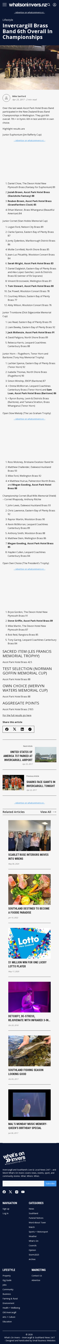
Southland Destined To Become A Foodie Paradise (29, 910)
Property (7, 1276)
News (31, 1209)
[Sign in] (54, 5)
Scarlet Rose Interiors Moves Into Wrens (28, 856)
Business (7, 1294)
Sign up (6, 1209)
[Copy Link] (30, 729)
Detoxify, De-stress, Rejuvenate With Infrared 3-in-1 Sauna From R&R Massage (28, 1018)
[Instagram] (16, 1191)
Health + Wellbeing (11, 1308)
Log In (5, 1213)
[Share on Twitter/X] (14, 729)
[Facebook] (4, 1191)
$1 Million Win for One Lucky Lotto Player (27, 964)
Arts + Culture (9, 1317)
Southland (33, 1213)
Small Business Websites (44, 1340)
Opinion (32, 1250)
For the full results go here (17, 715)
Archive (32, 1259)
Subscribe (50, 1183)
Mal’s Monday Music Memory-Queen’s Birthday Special (27, 1126)
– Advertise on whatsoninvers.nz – (29, 140)
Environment (8, 1303)
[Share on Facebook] (6, 729)
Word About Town (37, 1223)
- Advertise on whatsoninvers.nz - (29, 12)
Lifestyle (8, 20)
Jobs (5, 1285)
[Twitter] (10, 1191)
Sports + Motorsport (38, 1232)
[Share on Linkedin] (22, 729)
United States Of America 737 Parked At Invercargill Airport (18, 756)
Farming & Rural (10, 1299)
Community (8, 1289)
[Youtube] (22, 1191)
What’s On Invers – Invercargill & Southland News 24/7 (29, 1337)
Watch (32, 1227)
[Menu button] (5, 5)
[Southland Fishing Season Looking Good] (29, 1051)
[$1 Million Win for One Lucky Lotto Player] (29, 943)
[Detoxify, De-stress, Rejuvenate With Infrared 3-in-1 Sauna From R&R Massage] (29, 997)
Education (7, 1322)
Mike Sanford (19, 96)
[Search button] (49, 5)
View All (45, 812)
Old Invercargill (9, 1312)
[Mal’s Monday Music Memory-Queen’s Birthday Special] (29, 1104)
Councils (33, 1246)
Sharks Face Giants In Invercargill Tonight (40, 784)
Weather (33, 1236)
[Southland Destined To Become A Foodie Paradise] (29, 889)
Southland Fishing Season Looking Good (25, 1072)
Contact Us (37, 1276)
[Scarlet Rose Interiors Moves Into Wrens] (29, 835)
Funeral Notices (36, 1218)
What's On (33, 1241)
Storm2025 (34, 1255)
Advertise (36, 1280)
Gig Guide (7, 1280)
